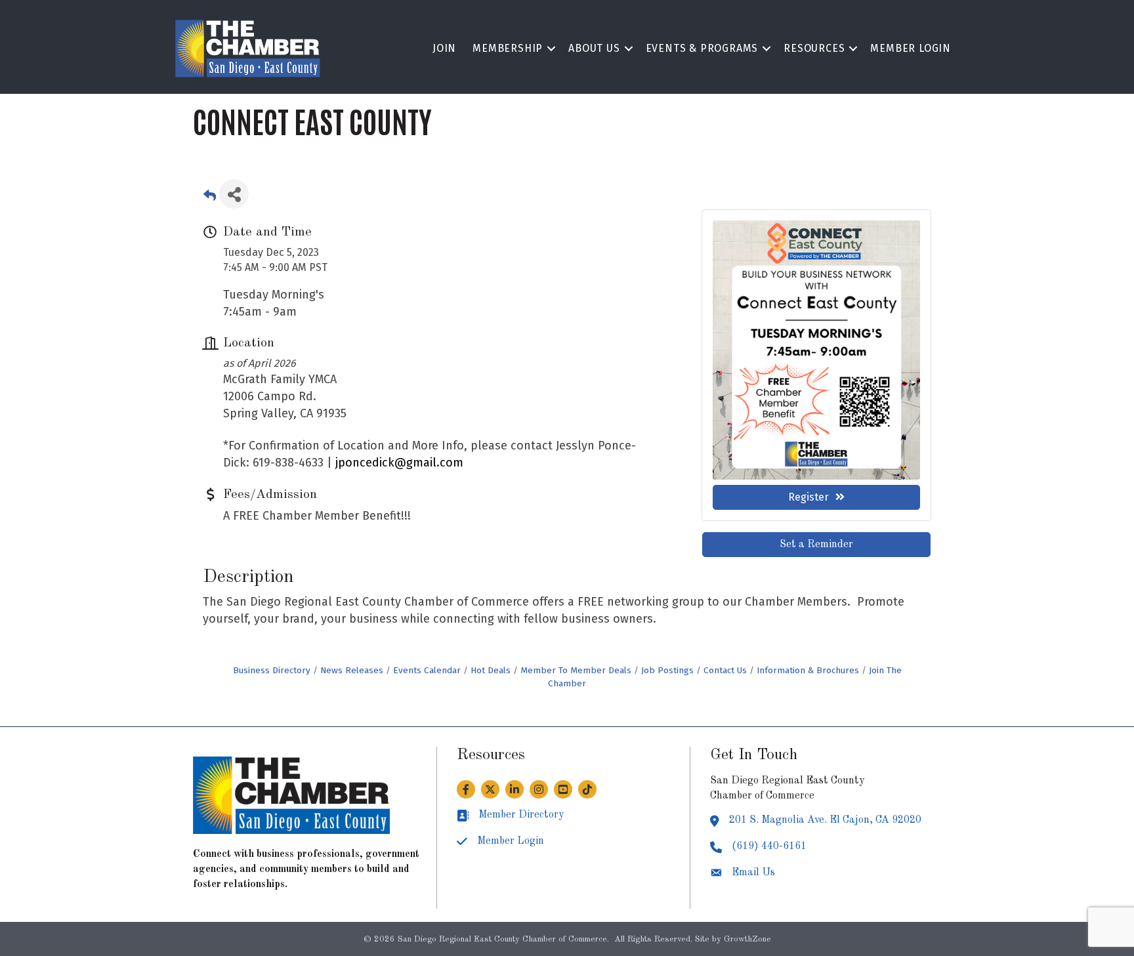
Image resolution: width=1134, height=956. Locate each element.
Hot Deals (491, 670)
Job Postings (667, 670)
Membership (507, 48)
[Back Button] (209, 198)
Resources (814, 48)
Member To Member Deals (575, 670)
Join (444, 48)
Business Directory (271, 670)
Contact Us (725, 670)
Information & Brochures (808, 670)
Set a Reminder (816, 544)
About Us (594, 48)
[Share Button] (234, 194)
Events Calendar (427, 670)
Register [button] (808, 497)
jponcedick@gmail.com (399, 462)
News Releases (351, 670)
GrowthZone (747, 939)
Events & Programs (702, 48)
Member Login (910, 48)
